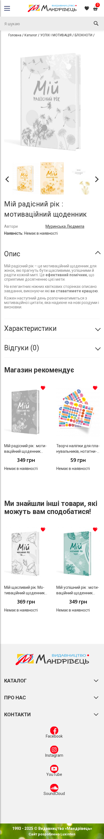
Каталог (30, 35)
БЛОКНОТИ (83, 35)
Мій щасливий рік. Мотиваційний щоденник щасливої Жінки (24, 593)
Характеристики (30, 328)
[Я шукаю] (96, 23)
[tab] (52, 254)
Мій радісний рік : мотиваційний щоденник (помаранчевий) (25, 451)
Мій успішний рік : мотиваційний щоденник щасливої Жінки (77, 593)
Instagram (54, 755)
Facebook (54, 736)
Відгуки (20, 348)
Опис (12, 254)
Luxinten (67, 834)
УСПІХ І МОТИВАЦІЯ (56, 35)
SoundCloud (54, 793)
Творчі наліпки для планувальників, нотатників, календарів (78, 451)
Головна (14, 35)
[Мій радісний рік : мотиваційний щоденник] (25, 179)
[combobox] (52, 23)
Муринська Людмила (64, 226)
